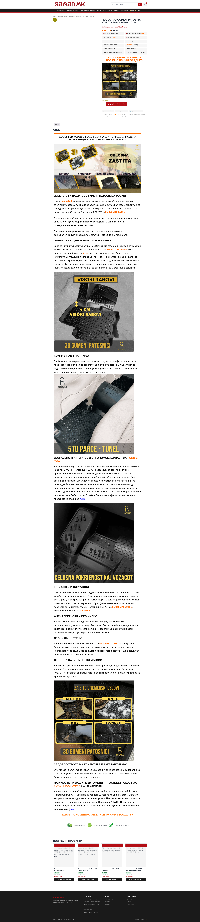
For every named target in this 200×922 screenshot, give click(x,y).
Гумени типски (59, 10)
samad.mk (67, 201)
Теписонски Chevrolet (88, 907)
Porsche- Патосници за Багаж (91, 904)
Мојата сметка (109, 899)
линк (82, 499)
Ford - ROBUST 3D (141, 114)
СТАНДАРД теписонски (104, 10)
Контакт (107, 907)
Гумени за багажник (72, 10)
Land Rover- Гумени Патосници (91, 899)
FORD (124, 116)
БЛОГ (139, 10)
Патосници (60, 16)
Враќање (130, 901)
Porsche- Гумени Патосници (90, 912)
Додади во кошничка (116, 104)
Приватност (131, 904)
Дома (54, 16)
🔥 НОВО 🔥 (133, 10)
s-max (130, 116)
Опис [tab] (57, 124)
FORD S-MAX (119, 116)
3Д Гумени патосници (88, 10)
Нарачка (107, 904)
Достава (130, 899)
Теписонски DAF (87, 909)
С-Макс (114, 116)
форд (127, 116)
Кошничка (107, 901)
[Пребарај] (140, 4)
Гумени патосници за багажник (91, 901)
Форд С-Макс (109, 116)
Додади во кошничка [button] (64, 879)
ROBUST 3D (137, 116)
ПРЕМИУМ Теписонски (121, 10)
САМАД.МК (58, 897)
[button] (98, 168)
